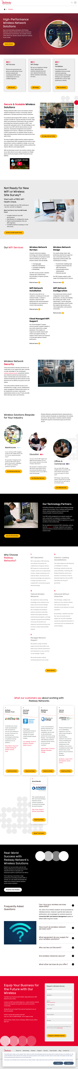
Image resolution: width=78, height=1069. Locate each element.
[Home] (4, 9)
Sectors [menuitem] (45, 1050)
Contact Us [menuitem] (66, 1050)
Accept (58, 1063)
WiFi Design (36, 87)
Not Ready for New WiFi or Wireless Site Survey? (16, 191)
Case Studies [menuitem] (53, 1050)
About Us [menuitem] (18, 1050)
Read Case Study (12, 771)
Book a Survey (9, 44)
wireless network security (11, 373)
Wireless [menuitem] (33, 1050)
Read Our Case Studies (13, 889)
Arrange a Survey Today (48, 136)
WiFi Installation (61, 87)
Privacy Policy (60, 1027)
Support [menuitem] (39, 1050)
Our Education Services (38, 478)
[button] (56, 905)
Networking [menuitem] (26, 1050)
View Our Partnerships (12, 535)
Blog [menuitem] (60, 1050)
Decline (68, 1063)
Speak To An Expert (39, 833)
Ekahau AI (50, 527)
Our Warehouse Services (13, 471)
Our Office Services (61, 487)
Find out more (33, 282)
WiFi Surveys (11, 87)
